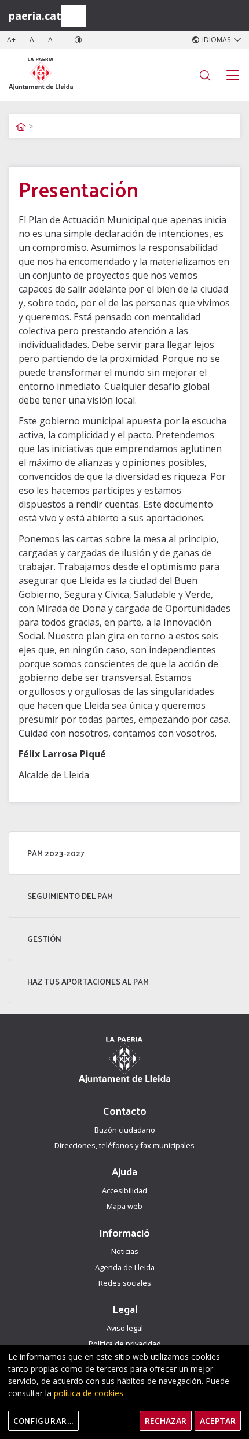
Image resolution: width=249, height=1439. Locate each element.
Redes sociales (124, 1283)
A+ (11, 40)
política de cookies (88, 1393)
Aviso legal (125, 1328)
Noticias (124, 1251)
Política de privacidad (125, 1343)
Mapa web (124, 1206)
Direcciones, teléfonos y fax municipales (124, 1145)
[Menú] (73, 16)
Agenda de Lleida (125, 1267)
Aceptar (218, 1420)
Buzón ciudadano (124, 1129)
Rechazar (165, 1420)
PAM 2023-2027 (56, 853)
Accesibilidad (124, 1190)
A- (51, 40)
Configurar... (43, 1421)
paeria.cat (35, 16)
